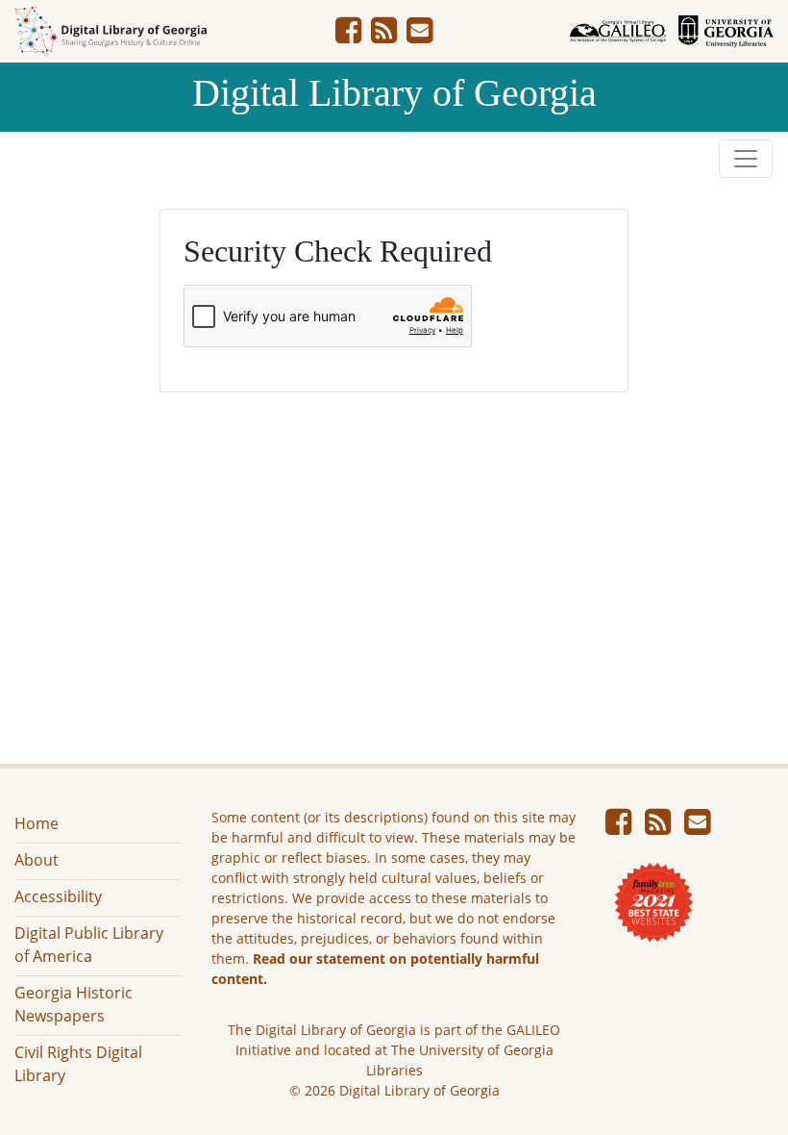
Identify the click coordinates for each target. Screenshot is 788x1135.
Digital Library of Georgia (394, 92)
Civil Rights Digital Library (78, 1064)
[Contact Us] (419, 35)
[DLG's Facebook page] (348, 35)
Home (36, 823)
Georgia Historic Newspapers (73, 1004)
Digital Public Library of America (88, 944)
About (36, 859)
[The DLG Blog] (384, 35)
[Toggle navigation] (746, 158)
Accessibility (58, 896)
